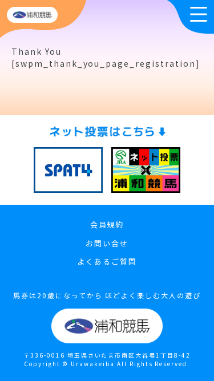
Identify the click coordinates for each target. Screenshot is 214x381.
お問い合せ (107, 243)
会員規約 (107, 224)
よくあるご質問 (107, 261)
